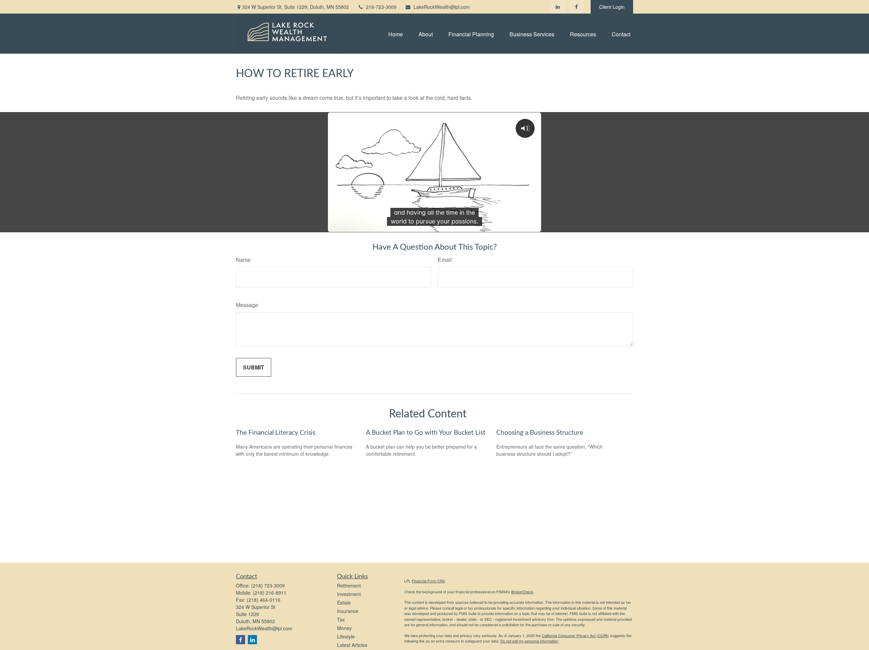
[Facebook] (576, 7)
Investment (349, 594)
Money (344, 628)
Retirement (349, 585)
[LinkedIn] (557, 7)
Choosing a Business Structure (539, 433)
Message (247, 305)
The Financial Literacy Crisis (275, 433)
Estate (344, 602)
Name (243, 260)
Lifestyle (346, 636)
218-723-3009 (381, 6)
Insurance (347, 611)
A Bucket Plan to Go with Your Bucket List (425, 433)
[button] (396, 33)
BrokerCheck (522, 591)
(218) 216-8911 (269, 592)
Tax (341, 619)
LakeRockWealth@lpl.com (441, 6)
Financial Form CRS (428, 580)
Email (445, 260)
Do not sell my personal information (529, 641)
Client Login (612, 6)
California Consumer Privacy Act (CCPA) (575, 635)
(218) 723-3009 (268, 585)
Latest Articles (352, 645)
